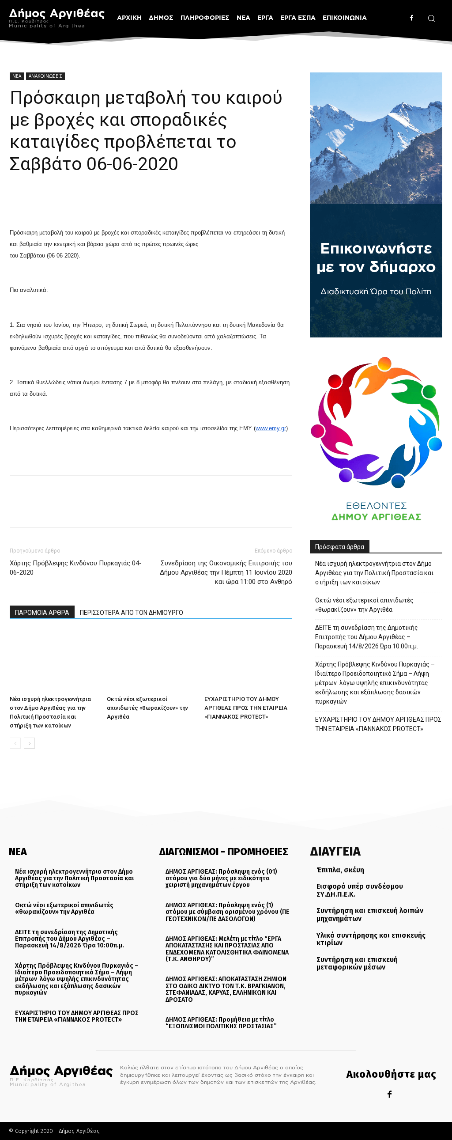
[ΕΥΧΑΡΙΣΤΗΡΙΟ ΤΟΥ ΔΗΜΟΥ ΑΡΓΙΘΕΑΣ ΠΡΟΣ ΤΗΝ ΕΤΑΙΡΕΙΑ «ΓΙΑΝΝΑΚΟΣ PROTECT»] (248, 661)
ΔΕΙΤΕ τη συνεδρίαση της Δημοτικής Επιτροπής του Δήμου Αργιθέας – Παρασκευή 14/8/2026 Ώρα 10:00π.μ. (366, 637)
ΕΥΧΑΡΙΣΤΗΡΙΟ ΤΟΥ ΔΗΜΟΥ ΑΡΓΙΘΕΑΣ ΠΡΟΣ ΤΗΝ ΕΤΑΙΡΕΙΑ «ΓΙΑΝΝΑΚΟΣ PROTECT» (245, 708)
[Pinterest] (59, 201)
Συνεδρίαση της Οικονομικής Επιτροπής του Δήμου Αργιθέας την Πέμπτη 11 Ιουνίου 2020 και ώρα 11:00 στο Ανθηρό (226, 572)
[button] (431, 18)
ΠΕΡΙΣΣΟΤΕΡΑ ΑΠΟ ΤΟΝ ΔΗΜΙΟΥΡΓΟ (131, 612)
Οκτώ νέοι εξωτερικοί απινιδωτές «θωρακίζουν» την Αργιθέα (147, 708)
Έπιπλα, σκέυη (340, 870)
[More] (100, 201)
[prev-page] (15, 743)
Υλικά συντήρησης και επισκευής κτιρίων (371, 939)
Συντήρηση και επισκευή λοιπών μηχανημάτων (369, 914)
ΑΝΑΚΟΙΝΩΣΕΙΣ (45, 76)
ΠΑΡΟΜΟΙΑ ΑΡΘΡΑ (42, 612)
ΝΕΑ (16, 76)
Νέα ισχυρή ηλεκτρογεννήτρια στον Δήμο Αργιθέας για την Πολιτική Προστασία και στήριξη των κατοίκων (374, 573)
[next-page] (29, 743)
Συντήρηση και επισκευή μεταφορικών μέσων (357, 963)
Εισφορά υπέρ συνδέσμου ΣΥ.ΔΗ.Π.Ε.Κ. (359, 890)
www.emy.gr (271, 428)
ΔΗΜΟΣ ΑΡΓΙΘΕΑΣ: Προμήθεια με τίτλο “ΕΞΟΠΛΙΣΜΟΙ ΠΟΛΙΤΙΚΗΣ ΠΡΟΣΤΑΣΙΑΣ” (221, 1023)
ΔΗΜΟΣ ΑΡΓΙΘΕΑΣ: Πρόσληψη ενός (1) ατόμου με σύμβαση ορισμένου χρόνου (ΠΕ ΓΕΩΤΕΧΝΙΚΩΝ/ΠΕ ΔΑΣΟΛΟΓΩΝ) (228, 912)
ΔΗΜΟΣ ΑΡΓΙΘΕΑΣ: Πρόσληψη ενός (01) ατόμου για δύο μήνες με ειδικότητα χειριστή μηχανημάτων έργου (221, 878)
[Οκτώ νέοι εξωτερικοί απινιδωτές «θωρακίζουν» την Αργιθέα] (151, 661)
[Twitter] (39, 201)
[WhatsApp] (79, 201)
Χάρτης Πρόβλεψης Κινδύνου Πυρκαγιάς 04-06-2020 (76, 567)
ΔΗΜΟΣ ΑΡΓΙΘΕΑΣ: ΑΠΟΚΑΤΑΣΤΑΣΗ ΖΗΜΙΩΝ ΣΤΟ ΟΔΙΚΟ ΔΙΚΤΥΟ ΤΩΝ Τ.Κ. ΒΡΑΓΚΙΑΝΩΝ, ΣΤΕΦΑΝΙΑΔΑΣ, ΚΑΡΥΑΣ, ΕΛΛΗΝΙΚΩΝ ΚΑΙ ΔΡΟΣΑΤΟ (226, 989)
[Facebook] (411, 18)
